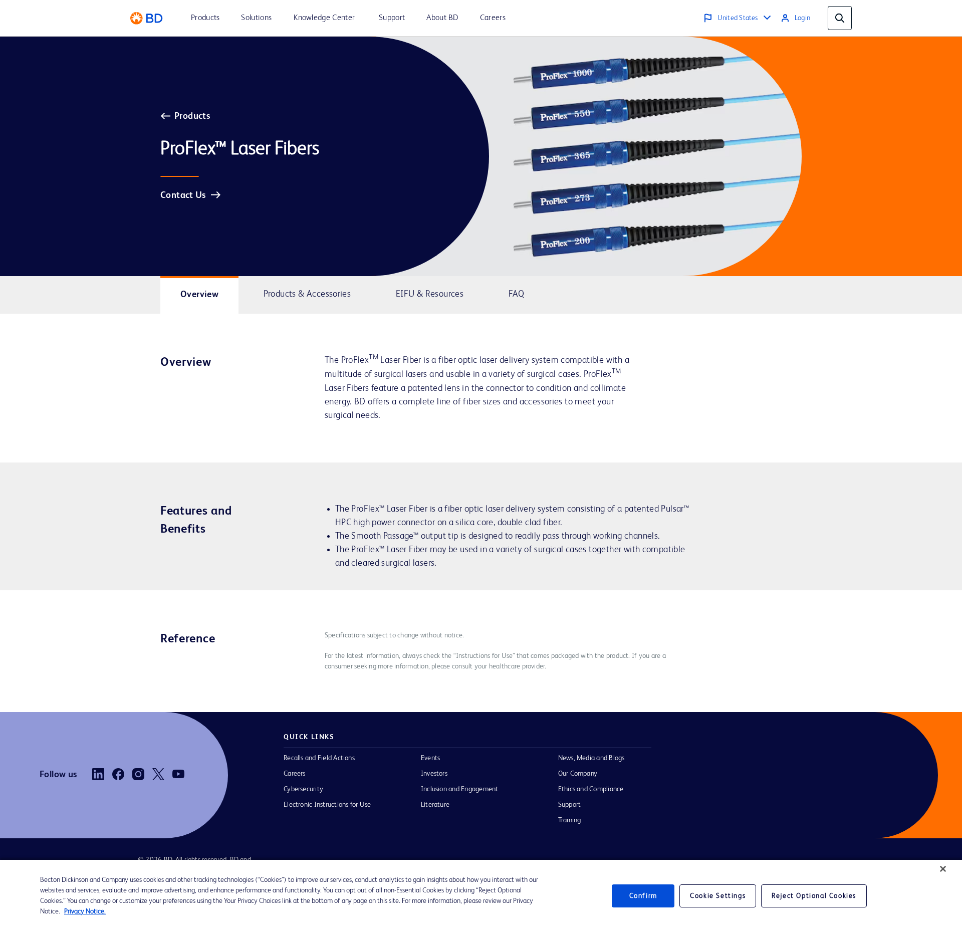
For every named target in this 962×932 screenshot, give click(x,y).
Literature (435, 804)
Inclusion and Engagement (460, 789)
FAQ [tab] (517, 294)
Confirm (643, 895)
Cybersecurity (303, 789)
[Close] (943, 869)
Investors (434, 773)
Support (569, 804)
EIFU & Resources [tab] (429, 294)
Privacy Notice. (85, 911)
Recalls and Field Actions (319, 758)
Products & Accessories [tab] (307, 294)
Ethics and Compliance (591, 789)
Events (430, 758)
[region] (481, 896)
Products (192, 116)
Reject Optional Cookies (814, 895)
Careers (295, 773)
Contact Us (183, 195)
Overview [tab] (199, 294)
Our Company (578, 773)
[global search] (840, 18)
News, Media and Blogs (591, 758)
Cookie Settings (718, 895)
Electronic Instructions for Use (327, 804)
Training (569, 820)
